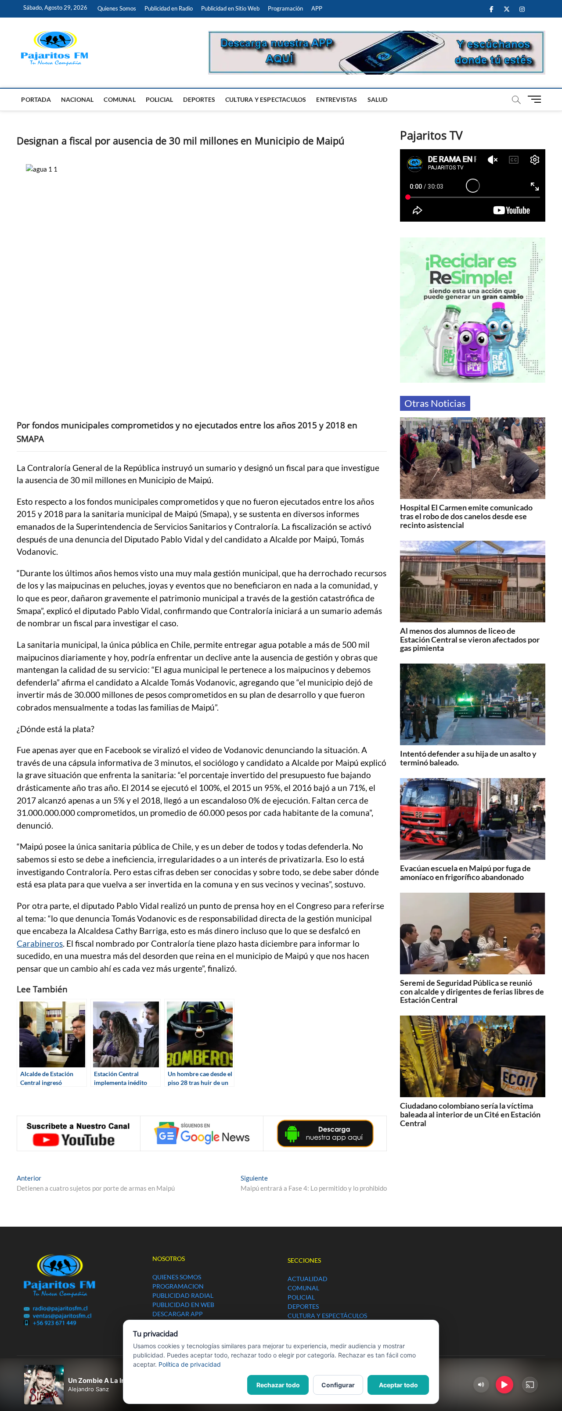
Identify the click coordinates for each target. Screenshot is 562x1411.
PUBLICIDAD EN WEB (183, 1304)
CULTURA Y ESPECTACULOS (265, 99)
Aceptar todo (398, 1385)
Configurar (338, 1385)
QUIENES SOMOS (176, 1277)
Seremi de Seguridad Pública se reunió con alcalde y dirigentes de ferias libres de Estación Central (472, 991)
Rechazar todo (278, 1385)
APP (316, 8)
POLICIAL (159, 99)
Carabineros (40, 943)
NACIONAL (77, 99)
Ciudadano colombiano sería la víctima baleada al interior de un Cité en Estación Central (470, 1114)
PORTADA (35, 99)
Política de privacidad (190, 1364)
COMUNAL (119, 99)
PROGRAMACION (178, 1286)
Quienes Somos (116, 8)
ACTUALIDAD (308, 1278)
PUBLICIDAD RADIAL (182, 1295)
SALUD (377, 99)
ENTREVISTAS (336, 99)
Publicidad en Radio (168, 8)
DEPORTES (199, 99)
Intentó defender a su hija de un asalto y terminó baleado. (468, 758)
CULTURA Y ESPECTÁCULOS (327, 1315)
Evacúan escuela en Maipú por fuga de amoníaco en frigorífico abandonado (465, 872)
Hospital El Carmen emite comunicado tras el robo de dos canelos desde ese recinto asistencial (466, 516)
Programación (285, 8)
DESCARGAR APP (177, 1314)
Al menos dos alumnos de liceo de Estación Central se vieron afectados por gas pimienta (470, 639)
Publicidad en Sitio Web (230, 8)
